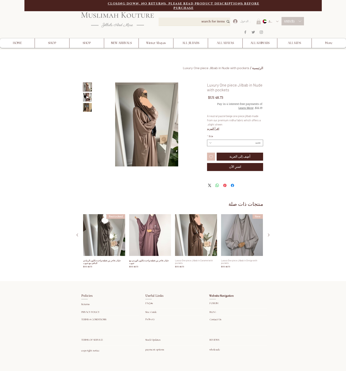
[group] (173, 241)
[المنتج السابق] (268, 235)
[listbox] (293, 21)
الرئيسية (257, 68)
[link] (258, 21)
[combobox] (235, 143)
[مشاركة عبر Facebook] (232, 185)
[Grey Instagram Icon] (261, 32)
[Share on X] (209, 185)
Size (210, 136)
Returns (85, 304)
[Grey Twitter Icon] (253, 32)
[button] (293, 21)
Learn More (231, 108)
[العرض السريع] (196, 235)
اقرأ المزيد (213, 128)
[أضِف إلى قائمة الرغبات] (211, 157)
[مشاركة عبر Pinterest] (224, 185)
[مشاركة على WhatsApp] (217, 185)
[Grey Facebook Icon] (245, 32)
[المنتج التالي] (77, 235)
